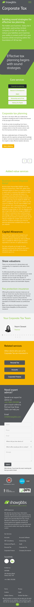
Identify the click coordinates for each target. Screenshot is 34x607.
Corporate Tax (23, 547)
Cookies (6, 592)
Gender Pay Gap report (24, 595)
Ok (17, 604)
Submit (8, 464)
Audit (20, 544)
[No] (32, 601)
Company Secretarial (25, 550)
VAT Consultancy (9, 541)
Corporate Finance (14, 377)
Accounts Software (24, 537)
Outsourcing (22, 541)
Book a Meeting (8, 146)
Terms (6, 589)
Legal (19, 592)
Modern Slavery (8, 595)
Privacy (20, 589)
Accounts (15, 370)
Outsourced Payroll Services (10, 544)
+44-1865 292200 (9, 579)
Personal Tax (14, 363)
